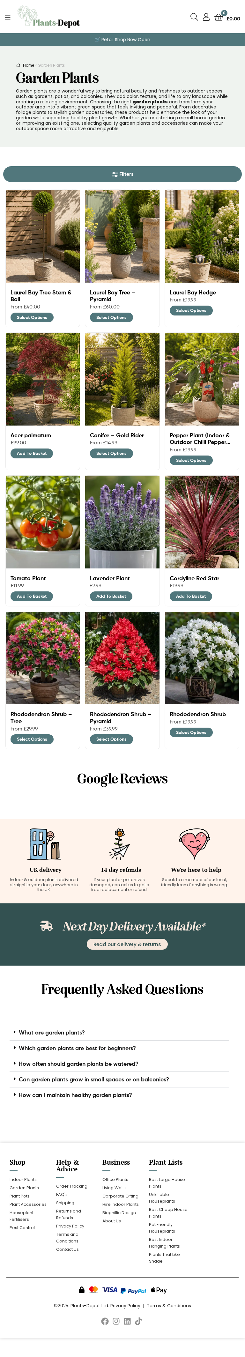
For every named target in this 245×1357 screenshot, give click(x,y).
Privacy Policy (125, 1305)
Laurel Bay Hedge (193, 292)
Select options (32, 317)
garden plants (150, 102)
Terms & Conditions (169, 1305)
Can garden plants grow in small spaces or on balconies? (94, 1079)
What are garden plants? (52, 1032)
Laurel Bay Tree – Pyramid (113, 296)
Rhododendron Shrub (198, 714)
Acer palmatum (31, 435)
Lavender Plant (110, 578)
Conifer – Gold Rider (117, 435)
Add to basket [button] (32, 453)
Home (28, 65)
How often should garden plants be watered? (78, 1063)
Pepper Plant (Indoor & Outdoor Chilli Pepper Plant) (200, 439)
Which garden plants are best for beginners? (77, 1048)
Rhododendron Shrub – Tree (41, 717)
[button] (119, 1033)
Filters (125, 174)
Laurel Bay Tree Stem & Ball (41, 296)
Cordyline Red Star (194, 578)
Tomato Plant (28, 578)
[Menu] (11, 16)
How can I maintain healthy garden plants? (75, 1095)
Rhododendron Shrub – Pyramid (121, 717)
